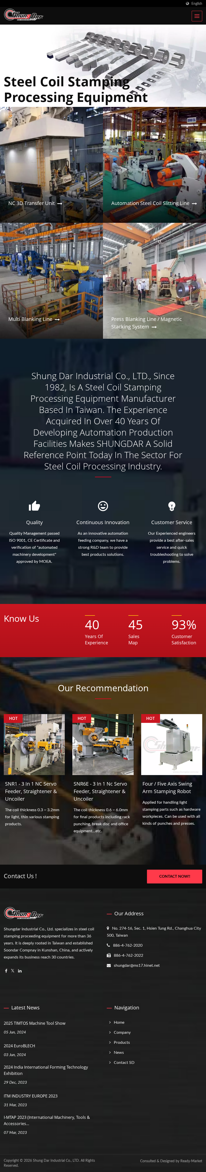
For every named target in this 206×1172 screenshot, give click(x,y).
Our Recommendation (103, 688)
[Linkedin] (20, 971)
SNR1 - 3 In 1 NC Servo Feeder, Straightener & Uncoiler (31, 791)
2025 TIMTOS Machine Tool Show (34, 1023)
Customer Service (171, 522)
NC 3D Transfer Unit (31, 203)
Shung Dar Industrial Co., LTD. (56, 1160)
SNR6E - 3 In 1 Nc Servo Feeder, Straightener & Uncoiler (100, 791)
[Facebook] (6, 971)
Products (122, 1043)
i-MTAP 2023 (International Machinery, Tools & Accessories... (47, 1120)
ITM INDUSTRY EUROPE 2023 (31, 1096)
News (119, 1053)
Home (119, 1022)
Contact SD (124, 1063)
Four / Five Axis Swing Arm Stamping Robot (167, 787)
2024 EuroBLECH (19, 1046)
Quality (34, 522)
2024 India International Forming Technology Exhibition (46, 1070)
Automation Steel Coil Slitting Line (150, 203)
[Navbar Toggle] (197, 16)
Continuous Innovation (102, 522)
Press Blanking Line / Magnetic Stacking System (146, 323)
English (196, 4)
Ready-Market (191, 1161)
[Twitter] (13, 971)
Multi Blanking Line (30, 319)
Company (122, 1032)
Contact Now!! (174, 876)
